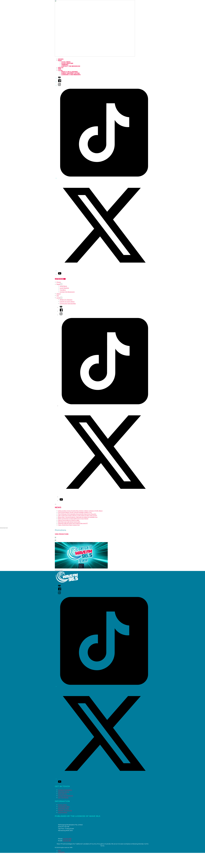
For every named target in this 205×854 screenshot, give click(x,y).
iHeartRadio (61, 852)
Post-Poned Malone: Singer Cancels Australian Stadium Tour (75, 512)
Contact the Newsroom (70, 66)
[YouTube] (59, 274)
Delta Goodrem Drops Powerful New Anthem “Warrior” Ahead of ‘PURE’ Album (80, 511)
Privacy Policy (62, 805)
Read (60, 60)
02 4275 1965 (67, 840)
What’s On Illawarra (69, 71)
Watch (60, 67)
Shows (60, 59)
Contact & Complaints (65, 790)
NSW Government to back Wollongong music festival (73, 518)
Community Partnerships (71, 74)
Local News (65, 62)
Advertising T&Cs (63, 808)
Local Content (62, 812)
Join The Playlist (63, 797)
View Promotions (61, 534)
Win (59, 69)
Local (60, 70)
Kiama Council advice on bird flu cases (68, 520)
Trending (64, 64)
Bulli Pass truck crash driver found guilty (69, 522)
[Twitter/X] (104, 271)
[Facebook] (59, 82)
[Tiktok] (104, 178)
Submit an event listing (70, 73)
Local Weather (67, 63)
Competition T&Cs (63, 807)
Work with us (62, 794)
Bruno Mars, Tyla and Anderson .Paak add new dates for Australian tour (77, 517)
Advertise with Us (63, 792)
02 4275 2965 (67, 839)
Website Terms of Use (65, 810)
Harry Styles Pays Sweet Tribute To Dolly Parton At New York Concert (77, 515)
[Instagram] (59, 85)
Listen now (59, 279)
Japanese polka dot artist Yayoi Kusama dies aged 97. (73, 523)
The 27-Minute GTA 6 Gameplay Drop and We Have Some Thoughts (77, 514)
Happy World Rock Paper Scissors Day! (69, 525)
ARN (59, 850)
